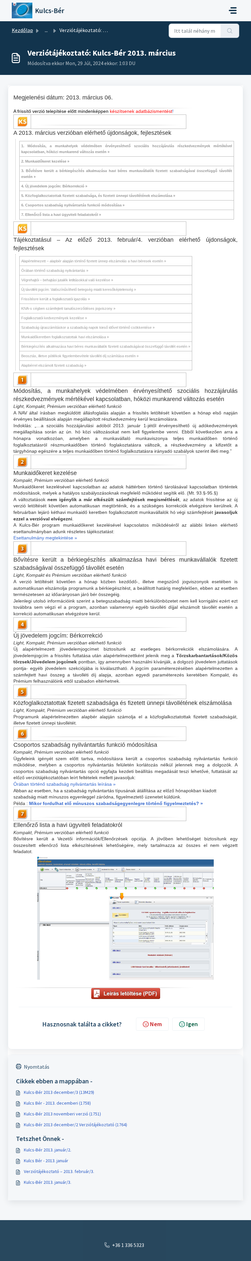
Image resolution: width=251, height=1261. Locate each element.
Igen (192, 1024)
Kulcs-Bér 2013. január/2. (47, 1150)
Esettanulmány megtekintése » (45, 537)
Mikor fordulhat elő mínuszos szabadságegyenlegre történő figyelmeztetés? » (116, 803)
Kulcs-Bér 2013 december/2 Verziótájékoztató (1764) (75, 1125)
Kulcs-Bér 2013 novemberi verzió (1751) (62, 1114)
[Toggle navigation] (232, 10)
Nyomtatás (36, 1066)
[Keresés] (230, 31)
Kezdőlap (22, 30)
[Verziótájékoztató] (126, 995)
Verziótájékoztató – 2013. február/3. (59, 1171)
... (46, 30)
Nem (156, 1024)
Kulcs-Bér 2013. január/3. (47, 1182)
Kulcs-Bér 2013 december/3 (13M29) (59, 1092)
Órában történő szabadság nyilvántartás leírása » (64, 784)
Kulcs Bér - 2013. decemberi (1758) (57, 1103)
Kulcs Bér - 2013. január (46, 1161)
